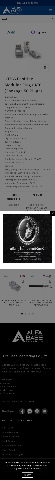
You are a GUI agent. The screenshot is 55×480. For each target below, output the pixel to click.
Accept (27, 475)
